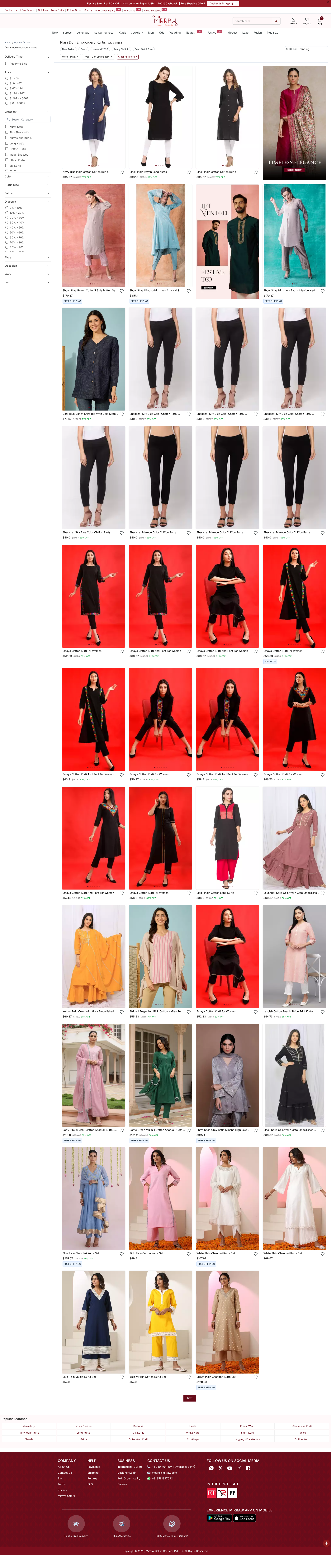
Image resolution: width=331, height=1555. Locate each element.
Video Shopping (155, 10)
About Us (63, 1466)
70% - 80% (17, 242)
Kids (161, 32)
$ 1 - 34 (15, 78)
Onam (84, 49)
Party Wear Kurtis (29, 1432)
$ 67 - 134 (16, 88)
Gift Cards (132, 10)
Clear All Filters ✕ (127, 56)
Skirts (83, 1439)
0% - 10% (16, 207)
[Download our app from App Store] (244, 1518)
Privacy (62, 1490)
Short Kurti (247, 1432)
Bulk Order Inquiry (107, 10)
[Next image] (121, 117)
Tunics (302, 1432)
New (55, 32)
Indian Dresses (19, 154)
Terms (61, 1484)
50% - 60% (17, 232)
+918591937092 (162, 1478)
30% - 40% (17, 222)
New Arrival (68, 49)
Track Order (57, 10)
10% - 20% (17, 212)
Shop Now (96, 162)
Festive (214, 32)
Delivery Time (13, 56)
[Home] (165, 20)
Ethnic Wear (247, 1426)
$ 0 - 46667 (17, 103)
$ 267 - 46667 (19, 98)
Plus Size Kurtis (19, 132)
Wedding (175, 32)
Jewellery (137, 32)
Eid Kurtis (15, 165)
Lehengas (83, 32)
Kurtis (122, 32)
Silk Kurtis (138, 1432)
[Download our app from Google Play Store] (219, 1518)
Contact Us (11, 10)
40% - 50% (17, 227)
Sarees (67, 32)
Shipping (93, 1472)
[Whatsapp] (211, 1468)
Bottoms (138, 1426)
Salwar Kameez (104, 32)
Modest (232, 32)
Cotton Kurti (302, 1439)
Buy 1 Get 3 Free (144, 49)
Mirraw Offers (66, 1495)
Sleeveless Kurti (302, 1426)
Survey (88, 10)
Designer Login (126, 1472)
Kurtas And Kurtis (20, 137)
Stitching (43, 10)
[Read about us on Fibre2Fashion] (232, 1492)
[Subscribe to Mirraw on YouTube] (229, 1468)
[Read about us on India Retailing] (222, 1492)
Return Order (74, 10)
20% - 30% (17, 217)
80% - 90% (17, 247)
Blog (60, 1478)
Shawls (29, 1439)
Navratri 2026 (100, 49)
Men (151, 32)
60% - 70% (17, 237)
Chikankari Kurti (138, 1439)
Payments (93, 1466)
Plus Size (272, 32)
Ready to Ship (18, 63)
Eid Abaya (193, 1439)
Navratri (193, 32)
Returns (92, 1478)
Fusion (258, 32)
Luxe (245, 32)
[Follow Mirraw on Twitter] (220, 1468)
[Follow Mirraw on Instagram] (239, 1468)
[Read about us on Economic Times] (211, 1492)
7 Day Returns (27, 10)
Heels (192, 1426)
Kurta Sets (16, 126)
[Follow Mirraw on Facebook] (248, 1468)
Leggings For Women (247, 1439)
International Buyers (129, 1466)
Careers (122, 1484)
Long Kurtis (17, 143)
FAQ (90, 1484)
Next (189, 1398)
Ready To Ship (121, 49)
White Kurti (192, 1432)
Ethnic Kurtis (17, 160)
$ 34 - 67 (16, 83)
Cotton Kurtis (18, 149)
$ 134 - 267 (17, 93)
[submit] (276, 21)
